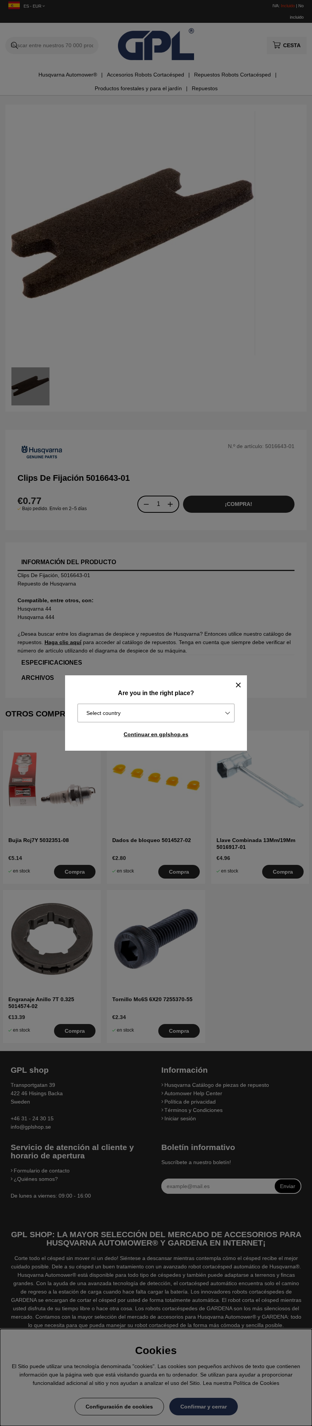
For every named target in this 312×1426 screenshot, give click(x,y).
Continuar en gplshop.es (156, 734)
